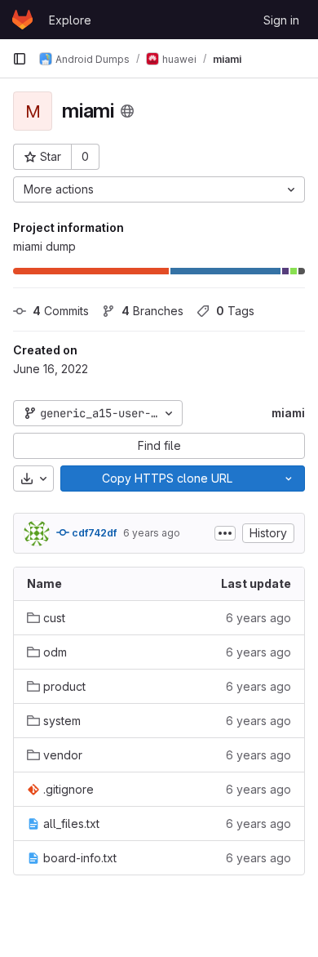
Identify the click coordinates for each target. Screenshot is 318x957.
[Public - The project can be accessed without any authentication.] (127, 111)
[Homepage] (22, 20)
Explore (70, 20)
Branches (152, 311)
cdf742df (93, 533)
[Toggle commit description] (225, 533)
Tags (235, 311)
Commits (61, 311)
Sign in (281, 20)
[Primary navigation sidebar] (20, 59)
